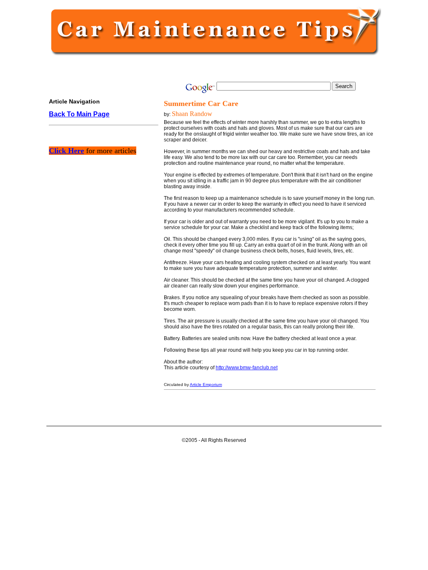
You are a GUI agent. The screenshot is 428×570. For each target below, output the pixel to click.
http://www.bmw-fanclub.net (247, 368)
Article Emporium (206, 384)
